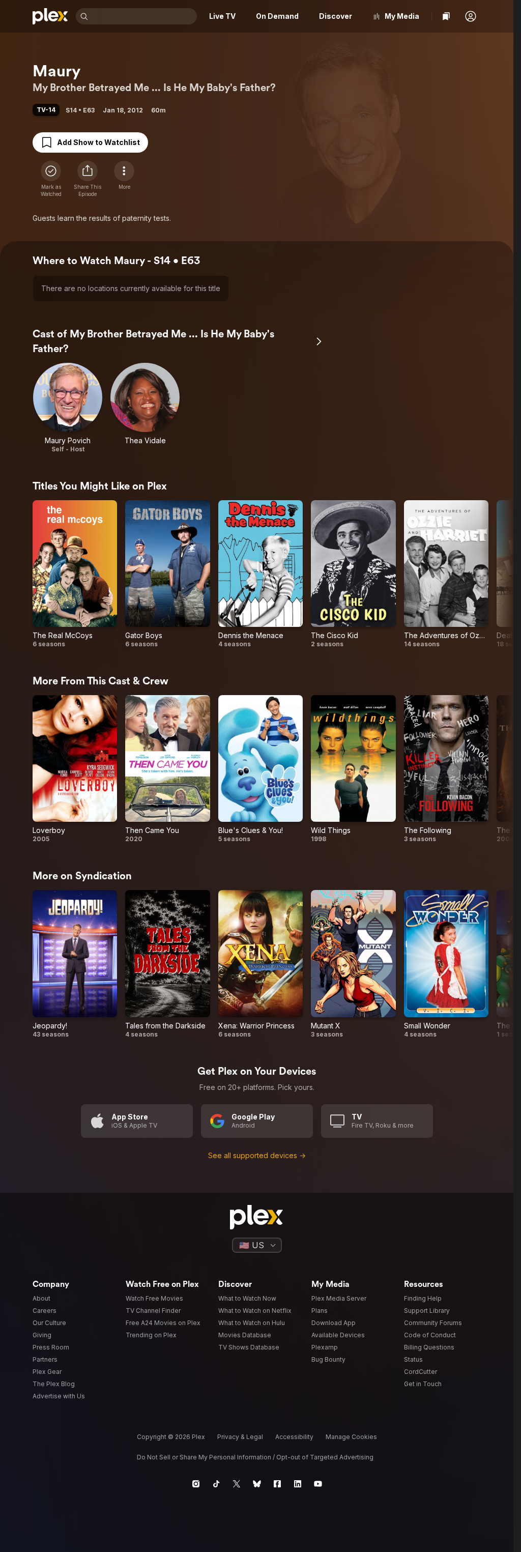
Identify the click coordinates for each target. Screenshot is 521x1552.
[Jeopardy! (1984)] (75, 964)
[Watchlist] (446, 16)
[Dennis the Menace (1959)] (260, 574)
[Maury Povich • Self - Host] (67, 408)
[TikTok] (216, 1484)
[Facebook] (277, 1484)
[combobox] (143, 16)
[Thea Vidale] (145, 408)
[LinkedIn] (297, 1484)
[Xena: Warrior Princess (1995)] (260, 964)
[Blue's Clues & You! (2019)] (260, 769)
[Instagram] (196, 1484)
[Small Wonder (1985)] (446, 964)
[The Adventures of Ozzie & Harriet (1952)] (446, 574)
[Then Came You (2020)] (167, 769)
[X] (236, 1484)
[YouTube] (318, 1484)
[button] (470, 16)
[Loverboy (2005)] (75, 769)
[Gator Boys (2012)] (167, 574)
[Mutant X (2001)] (353, 964)
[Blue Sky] (257, 1484)
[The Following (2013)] (446, 769)
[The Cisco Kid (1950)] (353, 574)
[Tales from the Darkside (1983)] (167, 964)
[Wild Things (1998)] (353, 769)
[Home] (50, 16)
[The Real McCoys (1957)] (75, 574)
